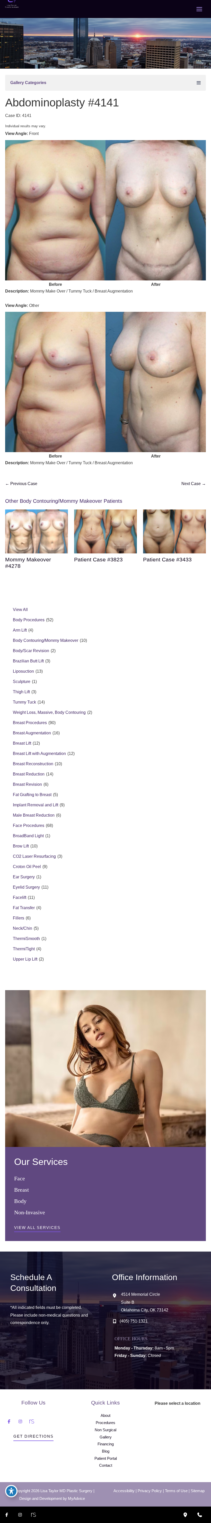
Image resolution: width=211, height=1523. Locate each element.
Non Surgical (105, 1430)
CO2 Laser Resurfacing (34, 856)
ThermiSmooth (26, 938)
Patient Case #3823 (98, 560)
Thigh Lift (21, 692)
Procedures (105, 1423)
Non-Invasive (29, 1212)
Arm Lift (20, 630)
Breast (21, 1190)
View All (20, 609)
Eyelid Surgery (26, 887)
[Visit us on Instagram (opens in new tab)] (20, 1421)
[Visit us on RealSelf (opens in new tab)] (32, 1421)
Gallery (106, 1437)
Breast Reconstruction (33, 764)
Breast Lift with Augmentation (39, 753)
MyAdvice (76, 1499)
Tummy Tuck (24, 702)
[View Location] (116, 1296)
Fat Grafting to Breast (32, 794)
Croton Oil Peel (27, 866)
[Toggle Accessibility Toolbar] (11, 1491)
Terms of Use (176, 1491)
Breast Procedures (30, 723)
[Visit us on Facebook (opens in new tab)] (9, 1421)
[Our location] (185, 1515)
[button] (37, 1229)
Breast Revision (27, 784)
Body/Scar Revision (31, 651)
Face (19, 1178)
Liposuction (23, 671)
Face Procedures (28, 825)
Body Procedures (29, 620)
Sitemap (198, 1491)
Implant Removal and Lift (35, 805)
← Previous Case (21, 483)
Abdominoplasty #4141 (62, 102)
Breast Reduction (29, 774)
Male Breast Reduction (34, 815)
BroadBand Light (28, 836)
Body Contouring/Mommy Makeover (45, 640)
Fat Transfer (24, 908)
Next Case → (193, 483)
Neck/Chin (22, 928)
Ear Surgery (24, 877)
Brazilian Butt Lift (28, 661)
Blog (105, 1451)
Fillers (18, 918)
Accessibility (124, 1491)
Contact (105, 1465)
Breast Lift (22, 743)
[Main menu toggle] (199, 9)
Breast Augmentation (32, 733)
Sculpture (21, 681)
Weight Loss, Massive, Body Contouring (49, 712)
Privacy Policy (150, 1491)
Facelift (19, 897)
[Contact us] (200, 1515)
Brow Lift (21, 846)
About (105, 1415)
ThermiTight (24, 949)
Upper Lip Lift (25, 959)
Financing (106, 1444)
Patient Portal (105, 1458)
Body (20, 1201)
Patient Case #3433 (167, 560)
